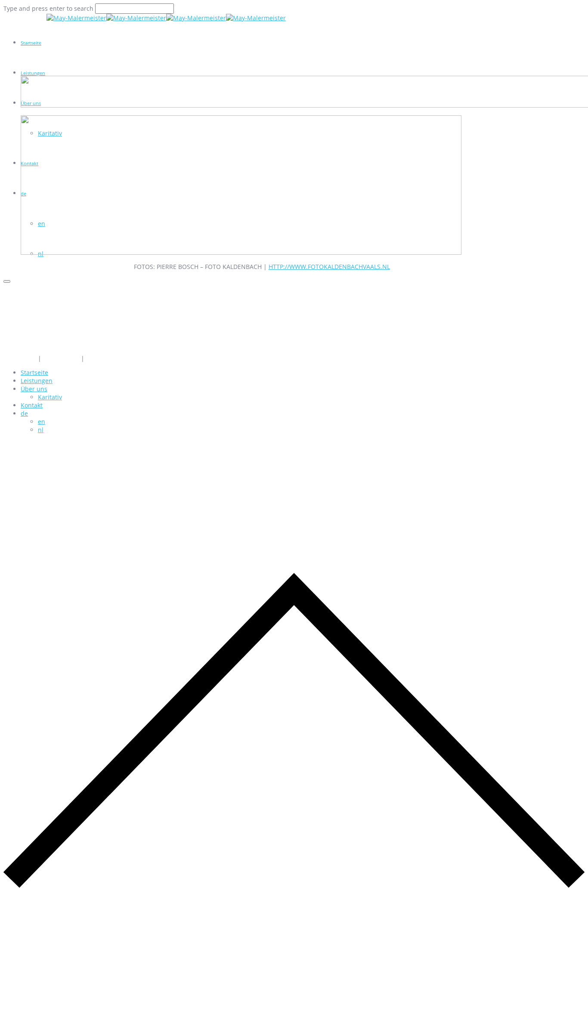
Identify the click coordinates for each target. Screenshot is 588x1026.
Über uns (34, 389)
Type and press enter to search (48, 8)
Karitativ (50, 397)
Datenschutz (61, 358)
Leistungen (33, 73)
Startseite (31, 43)
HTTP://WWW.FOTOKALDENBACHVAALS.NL (329, 267)
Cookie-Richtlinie (110, 358)
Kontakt (32, 405)
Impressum (19, 358)
